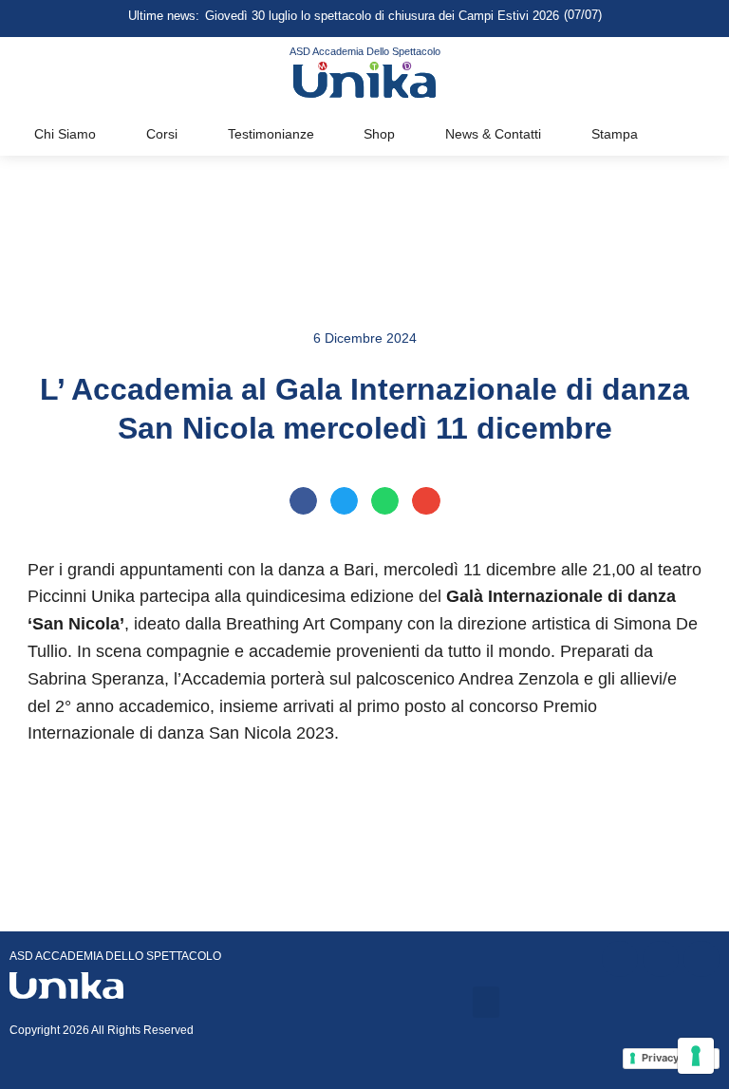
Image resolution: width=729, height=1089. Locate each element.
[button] (303, 501)
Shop (379, 133)
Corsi (162, 133)
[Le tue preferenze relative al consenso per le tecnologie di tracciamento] (696, 1056)
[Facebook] (620, 959)
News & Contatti (493, 133)
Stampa (614, 133)
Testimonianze (271, 133)
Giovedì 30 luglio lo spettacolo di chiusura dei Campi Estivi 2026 (382, 16)
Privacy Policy (677, 1057)
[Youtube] (701, 959)
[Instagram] (661, 959)
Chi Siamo (65, 133)
